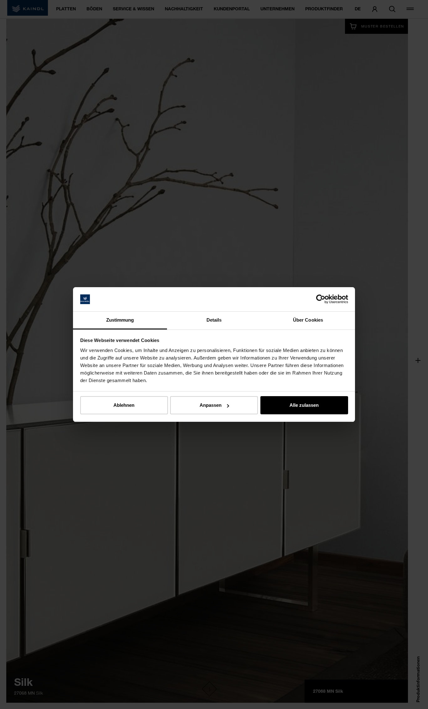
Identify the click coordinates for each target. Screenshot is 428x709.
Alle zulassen (304, 405)
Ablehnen (123, 405)
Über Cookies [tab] (308, 320)
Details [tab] (214, 320)
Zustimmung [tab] (120, 320)
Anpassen (211, 405)
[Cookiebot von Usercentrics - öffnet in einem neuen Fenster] (320, 299)
